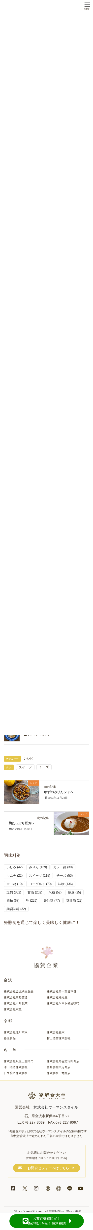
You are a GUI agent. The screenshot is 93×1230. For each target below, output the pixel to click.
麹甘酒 (74, 900)
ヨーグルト (40, 884)
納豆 (74, 892)
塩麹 (13, 892)
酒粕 (12, 900)
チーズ (44, 767)
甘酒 (35, 892)
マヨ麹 (14, 884)
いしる (14, 867)
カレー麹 (63, 867)
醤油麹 (52, 900)
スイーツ (25, 767)
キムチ (14, 875)
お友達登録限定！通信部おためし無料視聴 (47, 1221)
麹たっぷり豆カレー (23, 823)
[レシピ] (21, 790)
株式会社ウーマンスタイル (55, 1107)
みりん (38, 867)
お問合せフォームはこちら (48, 1168)
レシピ (28, 758)
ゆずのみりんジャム (58, 792)
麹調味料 (16, 909)
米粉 (55, 892)
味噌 (65, 884)
